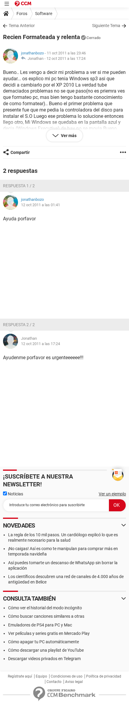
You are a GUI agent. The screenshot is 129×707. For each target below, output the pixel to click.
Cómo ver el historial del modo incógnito (45, 607)
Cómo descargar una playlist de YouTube (46, 650)
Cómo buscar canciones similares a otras (46, 616)
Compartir (20, 152)
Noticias (15, 493)
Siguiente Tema (106, 25)
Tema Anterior (22, 25)
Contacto (54, 682)
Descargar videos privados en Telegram (44, 658)
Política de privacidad (103, 676)
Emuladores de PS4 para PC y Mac (40, 625)
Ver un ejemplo (112, 493)
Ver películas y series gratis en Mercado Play (49, 633)
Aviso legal (74, 682)
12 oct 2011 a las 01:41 (40, 205)
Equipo (41, 676)
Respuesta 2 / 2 (19, 324)
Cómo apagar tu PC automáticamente (43, 641)
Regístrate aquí (20, 676)
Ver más (68, 135)
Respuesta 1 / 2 (19, 185)
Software (43, 13)
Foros (21, 13)
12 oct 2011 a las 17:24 (66, 58)
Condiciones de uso (66, 676)
